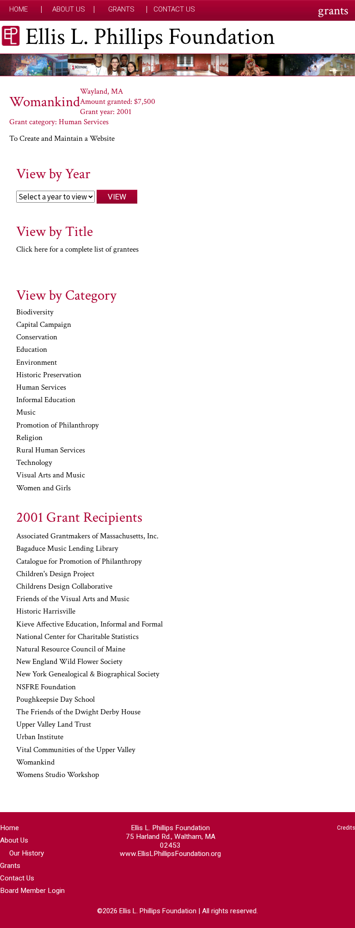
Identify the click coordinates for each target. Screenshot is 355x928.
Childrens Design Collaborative (64, 586)
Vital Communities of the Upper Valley (75, 750)
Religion (29, 438)
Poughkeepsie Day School (55, 700)
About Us (68, 9)
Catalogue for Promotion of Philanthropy (79, 561)
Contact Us (174, 9)
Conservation (36, 337)
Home (18, 9)
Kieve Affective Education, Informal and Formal (89, 624)
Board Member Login (32, 890)
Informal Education (45, 400)
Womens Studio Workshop (57, 775)
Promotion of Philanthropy (57, 425)
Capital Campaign (43, 325)
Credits (346, 828)
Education (31, 350)
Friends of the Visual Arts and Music (72, 599)
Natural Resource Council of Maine (70, 649)
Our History (26, 853)
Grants (121, 9)
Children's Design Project (55, 574)
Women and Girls (43, 488)
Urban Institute (39, 737)
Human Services (41, 387)
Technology (34, 463)
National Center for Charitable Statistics (77, 637)
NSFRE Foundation (46, 687)
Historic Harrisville (45, 611)
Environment (36, 363)
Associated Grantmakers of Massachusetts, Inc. (87, 536)
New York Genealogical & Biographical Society (87, 674)
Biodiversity (35, 312)
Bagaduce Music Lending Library (67, 549)
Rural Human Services (50, 450)
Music (26, 412)
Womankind (35, 762)
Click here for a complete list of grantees (77, 249)
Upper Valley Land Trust (53, 724)
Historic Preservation (48, 375)
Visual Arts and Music (50, 475)
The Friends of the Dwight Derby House (78, 712)
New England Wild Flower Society (69, 662)
